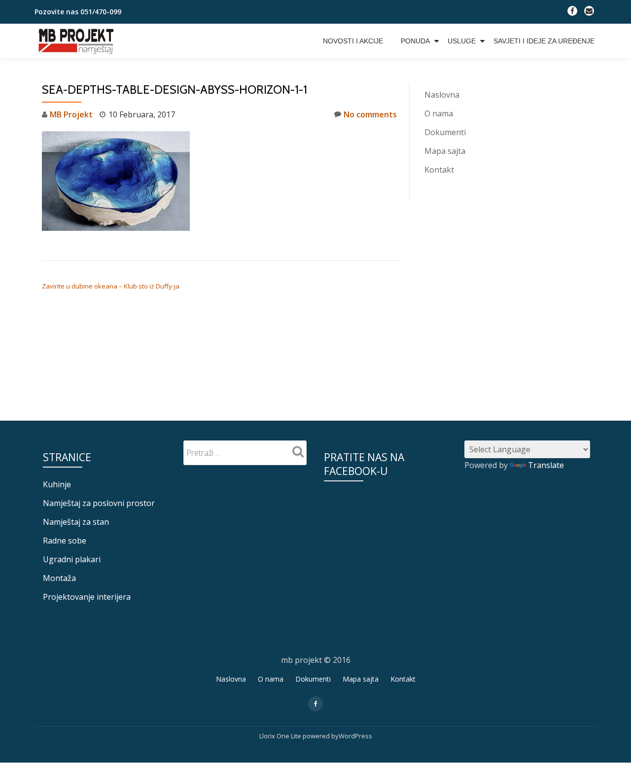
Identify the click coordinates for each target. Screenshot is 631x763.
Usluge (462, 41)
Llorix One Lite (281, 735)
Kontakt (439, 169)
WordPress (355, 735)
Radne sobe (64, 540)
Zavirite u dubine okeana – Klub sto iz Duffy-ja (110, 286)
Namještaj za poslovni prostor (99, 503)
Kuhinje (57, 484)
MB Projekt (71, 114)
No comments (370, 114)
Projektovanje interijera (87, 596)
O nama (438, 113)
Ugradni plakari (72, 559)
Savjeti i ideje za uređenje (544, 41)
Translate (546, 465)
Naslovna (441, 94)
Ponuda (415, 41)
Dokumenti (445, 132)
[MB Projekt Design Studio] (77, 41)
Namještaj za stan (76, 521)
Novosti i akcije (353, 41)
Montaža (59, 578)
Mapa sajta (444, 150)
